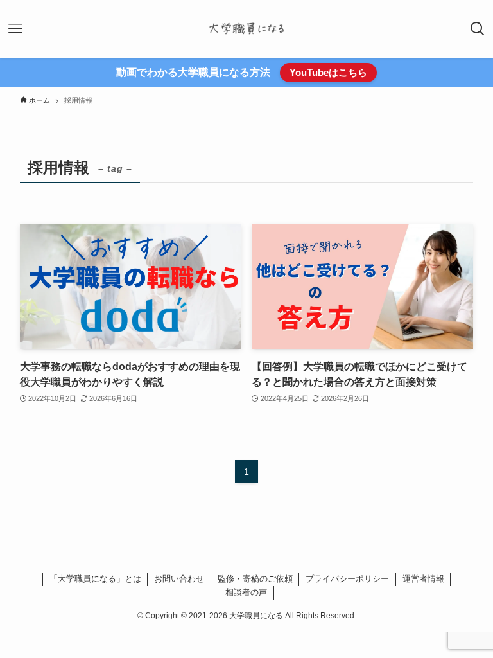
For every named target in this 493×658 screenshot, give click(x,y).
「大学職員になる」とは (95, 578)
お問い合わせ (179, 578)
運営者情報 (423, 578)
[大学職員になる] (246, 28)
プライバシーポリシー (347, 578)
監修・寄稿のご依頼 (255, 578)
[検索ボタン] (477, 28)
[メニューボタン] (15, 28)
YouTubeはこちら (328, 72)
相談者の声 (246, 592)
